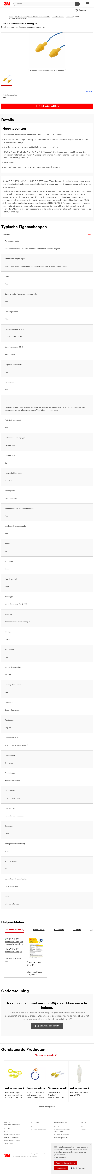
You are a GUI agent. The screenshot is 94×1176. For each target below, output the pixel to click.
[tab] (14, 930)
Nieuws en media (36, 1127)
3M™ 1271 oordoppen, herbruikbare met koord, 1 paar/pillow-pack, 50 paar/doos (36, 1095)
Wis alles (89, 91)
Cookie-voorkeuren (49, 1154)
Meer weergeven (47, 1107)
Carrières (7, 1132)
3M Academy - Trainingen (61, 1134)
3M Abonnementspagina (38, 1129)
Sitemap (83, 1129)
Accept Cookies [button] (61, 1168)
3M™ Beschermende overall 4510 (79, 1094)
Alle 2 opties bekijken (49, 106)
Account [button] (82, 10)
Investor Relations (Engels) (12, 1134)
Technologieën (8, 1143)
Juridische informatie (19, 1154)
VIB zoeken (57, 1127)
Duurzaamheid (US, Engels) (12, 1140)
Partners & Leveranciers (11, 1137)
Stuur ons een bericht (49, 1026)
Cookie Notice (60, 1158)
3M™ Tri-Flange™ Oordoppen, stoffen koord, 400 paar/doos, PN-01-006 (14, 1095)
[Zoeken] (77, 4)
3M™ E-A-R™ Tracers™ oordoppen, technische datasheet (14, 950)
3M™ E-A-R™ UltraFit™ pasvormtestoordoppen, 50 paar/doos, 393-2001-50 (57, 1095)
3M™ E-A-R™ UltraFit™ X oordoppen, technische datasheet (36, 964)
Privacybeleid (34, 1154)
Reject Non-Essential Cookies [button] (65, 1163)
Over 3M (7, 1129)
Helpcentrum (84, 1127)
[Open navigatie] (87, 4)
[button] (77, 1168)
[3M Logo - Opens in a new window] (7, 4)
